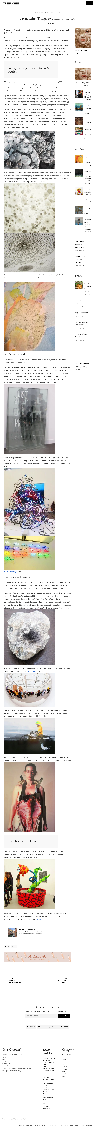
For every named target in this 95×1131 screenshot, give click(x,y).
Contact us (29, 1125)
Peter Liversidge (10, 572)
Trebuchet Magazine (39, 12)
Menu (89, 3)
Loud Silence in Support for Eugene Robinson (48, 1089)
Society (64, 1071)
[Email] (12, 946)
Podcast (64, 1069)
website (40, 919)
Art (60, 12)
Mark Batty (78, 244)
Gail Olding (78, 262)
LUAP (76, 253)
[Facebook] (5, 946)
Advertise (21, 1125)
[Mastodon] (9, 946)
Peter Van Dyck (79, 265)
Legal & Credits (53, 1125)
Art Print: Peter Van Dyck (87, 210)
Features (64, 1062)
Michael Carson (79, 247)
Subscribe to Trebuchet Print (40, 1125)
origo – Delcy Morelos (82, 313)
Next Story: (62, 980)
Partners (64, 1066)
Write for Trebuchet (87, 1125)
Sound (64, 1074)
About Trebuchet (66, 1054)
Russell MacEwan (80, 256)
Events (64, 1059)
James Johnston (79, 250)
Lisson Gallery (31, 671)
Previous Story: (15, 980)
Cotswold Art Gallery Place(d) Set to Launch (48, 1064)
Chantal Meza (79, 259)
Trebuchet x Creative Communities (72, 1125)
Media (60, 1125)
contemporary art (44, 82)
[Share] (16, 946)
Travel (63, 1076)
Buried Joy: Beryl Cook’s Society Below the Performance (88, 134)
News (63, 1064)
